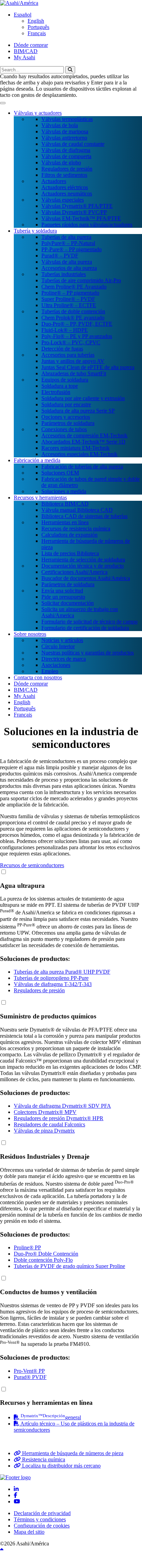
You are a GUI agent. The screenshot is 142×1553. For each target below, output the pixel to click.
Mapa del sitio (29, 1532)
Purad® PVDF (30, 1377)
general (51, 1417)
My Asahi (24, 57)
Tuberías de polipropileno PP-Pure (51, 978)
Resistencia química (43, 1459)
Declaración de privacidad (42, 1513)
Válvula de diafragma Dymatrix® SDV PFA (62, 1106)
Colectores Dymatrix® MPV (45, 1112)
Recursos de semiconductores (32, 865)
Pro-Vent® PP (29, 1371)
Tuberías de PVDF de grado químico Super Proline (69, 1266)
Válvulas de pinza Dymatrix (44, 1131)
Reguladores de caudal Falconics (49, 1124)
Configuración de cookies (42, 1526)
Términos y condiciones (40, 1519)
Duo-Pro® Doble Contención (46, 1254)
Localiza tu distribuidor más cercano (61, 1466)
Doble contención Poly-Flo (43, 1260)
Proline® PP (27, 1247)
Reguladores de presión (39, 990)
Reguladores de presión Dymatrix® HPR (58, 1118)
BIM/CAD (26, 51)
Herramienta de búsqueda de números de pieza (72, 1453)
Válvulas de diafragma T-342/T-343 (53, 984)
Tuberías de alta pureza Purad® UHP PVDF (62, 972)
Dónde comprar (31, 45)
